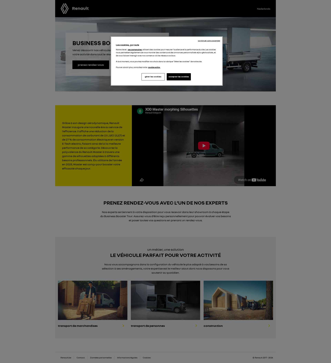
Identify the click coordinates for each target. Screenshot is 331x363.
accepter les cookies (179, 76)
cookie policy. (154, 67)
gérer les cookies (153, 76)
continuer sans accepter (209, 40)
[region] (167, 61)
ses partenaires (135, 49)
